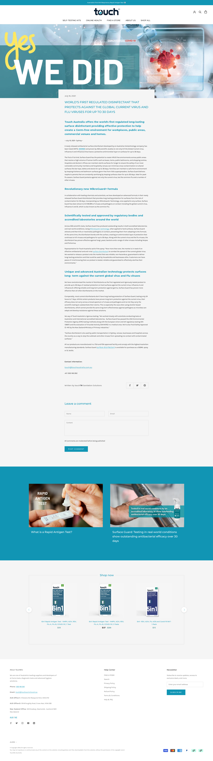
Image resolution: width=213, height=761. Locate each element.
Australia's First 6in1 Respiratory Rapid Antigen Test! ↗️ (106, 2)
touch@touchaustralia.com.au (78, 367)
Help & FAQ (108, 700)
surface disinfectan (100, 251)
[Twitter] (17, 723)
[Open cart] (205, 11)
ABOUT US (131, 20)
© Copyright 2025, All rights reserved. (67, 749)
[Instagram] (22, 723)
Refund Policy (109, 691)
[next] (184, 610)
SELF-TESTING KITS (72, 20)
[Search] (200, 12)
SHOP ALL (145, 20)
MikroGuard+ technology (99, 229)
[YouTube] (28, 723)
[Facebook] (11, 723)
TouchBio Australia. (16, 753)
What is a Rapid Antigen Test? (51, 532)
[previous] (29, 610)
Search (106, 679)
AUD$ (12, 742)
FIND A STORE (113, 20)
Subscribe (176, 692)
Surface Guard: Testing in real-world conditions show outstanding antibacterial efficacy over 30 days (145, 536)
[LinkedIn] (34, 723)
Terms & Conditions (112, 695)
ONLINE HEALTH (94, 20)
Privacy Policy (109, 683)
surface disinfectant (106, 347)
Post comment (76, 449)
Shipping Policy (110, 687)
